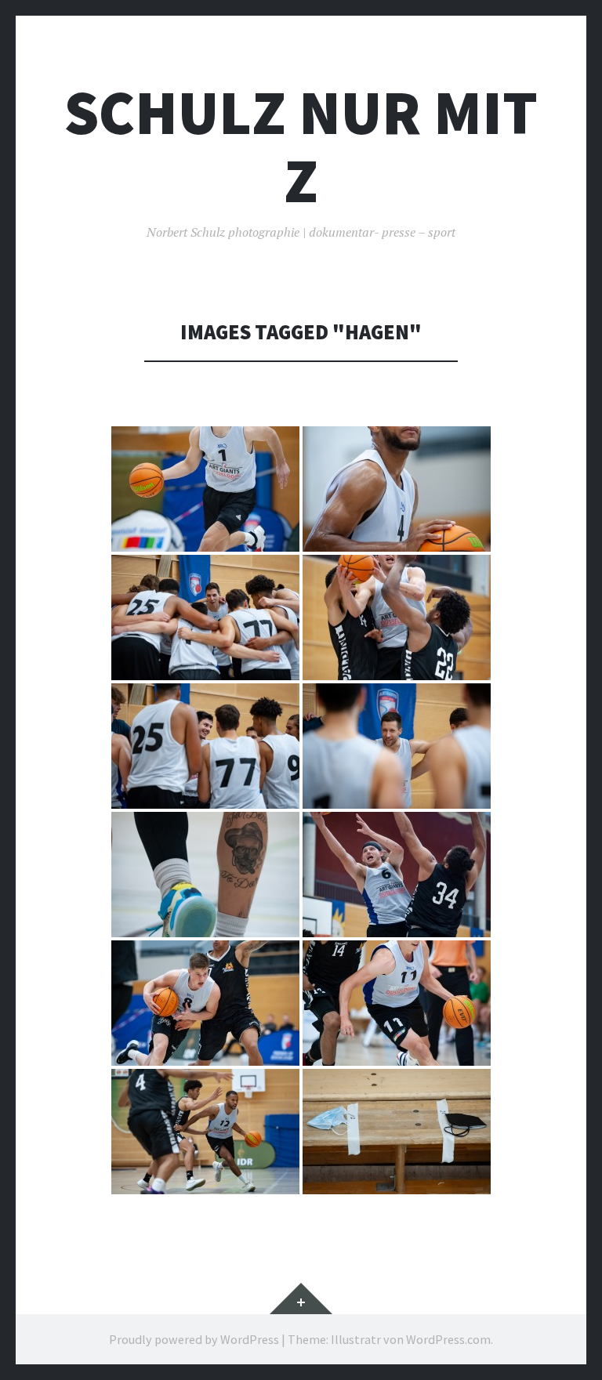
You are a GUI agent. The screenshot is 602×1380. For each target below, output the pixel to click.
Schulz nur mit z (301, 146)
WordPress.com (448, 1339)
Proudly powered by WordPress (194, 1339)
